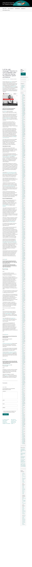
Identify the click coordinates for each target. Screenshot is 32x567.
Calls (22, 88)
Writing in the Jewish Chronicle (7, 343)
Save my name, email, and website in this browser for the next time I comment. (10, 412)
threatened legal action (8, 313)
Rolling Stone (13, 86)
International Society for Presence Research (9, 3)
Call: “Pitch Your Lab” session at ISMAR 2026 (23, 457)
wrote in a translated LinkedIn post (9, 185)
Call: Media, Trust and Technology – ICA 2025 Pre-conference (24, 500)
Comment (4, 391)
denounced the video (6, 205)
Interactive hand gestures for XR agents (23, 454)
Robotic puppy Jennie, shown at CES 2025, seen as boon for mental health (23, 489)
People (6, 259)
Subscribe (23, 74)
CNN (8, 106)
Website (4, 407)
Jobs (22, 89)
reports (12, 221)
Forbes (11, 81)
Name (4, 400)
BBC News (6, 334)
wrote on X (6, 375)
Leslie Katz (5, 111)
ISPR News (23, 87)
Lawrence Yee (6, 268)
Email (4, 403)
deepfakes (4, 206)
